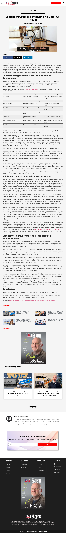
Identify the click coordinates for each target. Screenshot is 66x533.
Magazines (24, 464)
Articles (8, 473)
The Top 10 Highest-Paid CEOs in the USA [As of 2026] (55, 320)
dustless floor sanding (32, 89)
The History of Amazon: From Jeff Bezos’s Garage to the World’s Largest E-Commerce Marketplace (55, 313)
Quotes (8, 467)
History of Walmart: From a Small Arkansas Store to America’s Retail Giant (23, 312)
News (8, 470)
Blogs (8, 464)
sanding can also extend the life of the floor (46, 229)
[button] (64, 3)
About (40, 467)
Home (40, 464)
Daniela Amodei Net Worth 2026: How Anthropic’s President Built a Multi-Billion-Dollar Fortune (24, 321)
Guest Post (24, 467)
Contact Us (41, 470)
